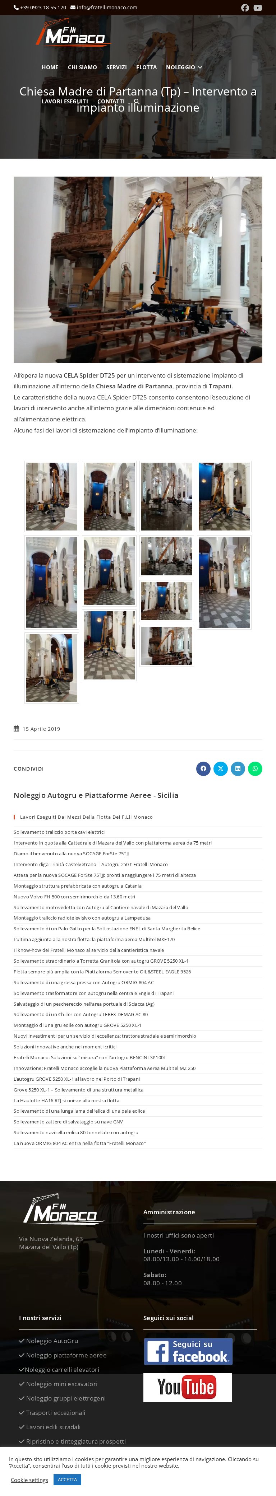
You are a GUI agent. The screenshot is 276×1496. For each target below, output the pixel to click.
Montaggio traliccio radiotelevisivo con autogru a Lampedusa (82, 918)
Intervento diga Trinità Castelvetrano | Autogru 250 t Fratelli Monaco (91, 864)
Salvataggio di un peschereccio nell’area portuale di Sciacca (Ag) (84, 1004)
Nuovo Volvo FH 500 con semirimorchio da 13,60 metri (74, 896)
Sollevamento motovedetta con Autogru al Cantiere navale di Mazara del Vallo (101, 907)
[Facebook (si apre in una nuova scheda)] (245, 8)
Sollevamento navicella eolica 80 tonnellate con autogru (76, 1132)
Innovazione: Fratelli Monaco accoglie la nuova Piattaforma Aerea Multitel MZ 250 (105, 1068)
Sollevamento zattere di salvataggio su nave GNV (68, 1121)
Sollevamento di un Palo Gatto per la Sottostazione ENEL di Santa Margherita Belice (107, 928)
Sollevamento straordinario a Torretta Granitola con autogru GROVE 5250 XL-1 (101, 961)
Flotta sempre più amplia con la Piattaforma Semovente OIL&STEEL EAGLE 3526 (102, 971)
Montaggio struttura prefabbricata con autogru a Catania (78, 886)
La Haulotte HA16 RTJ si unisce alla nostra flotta (66, 1100)
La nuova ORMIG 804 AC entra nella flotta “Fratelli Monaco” (80, 1143)
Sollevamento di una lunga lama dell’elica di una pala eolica (79, 1111)
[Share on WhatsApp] (255, 769)
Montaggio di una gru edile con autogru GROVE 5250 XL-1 (78, 1025)
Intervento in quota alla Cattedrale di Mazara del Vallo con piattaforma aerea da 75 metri (113, 843)
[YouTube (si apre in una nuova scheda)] (256, 8)
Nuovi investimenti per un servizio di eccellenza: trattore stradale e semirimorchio (105, 1036)
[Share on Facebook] (203, 769)
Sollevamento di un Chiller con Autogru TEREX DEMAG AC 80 (81, 1014)
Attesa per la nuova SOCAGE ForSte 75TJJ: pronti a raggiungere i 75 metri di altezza (105, 875)
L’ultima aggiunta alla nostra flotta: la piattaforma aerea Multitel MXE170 (94, 939)
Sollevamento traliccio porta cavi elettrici (59, 832)
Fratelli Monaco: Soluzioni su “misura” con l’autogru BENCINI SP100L (90, 1057)
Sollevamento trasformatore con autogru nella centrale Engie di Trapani (94, 993)
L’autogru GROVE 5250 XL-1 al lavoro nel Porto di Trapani (77, 1079)
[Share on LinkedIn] (238, 769)
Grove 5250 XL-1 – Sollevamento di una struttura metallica (78, 1089)
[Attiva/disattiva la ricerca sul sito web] (136, 101)
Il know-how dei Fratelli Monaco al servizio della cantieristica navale (89, 950)
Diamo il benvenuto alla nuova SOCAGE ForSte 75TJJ (71, 853)
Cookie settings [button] (29, 1480)
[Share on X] (220, 769)
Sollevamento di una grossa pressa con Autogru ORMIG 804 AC (83, 982)
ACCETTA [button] (67, 1479)
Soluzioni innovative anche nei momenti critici (65, 1046)
